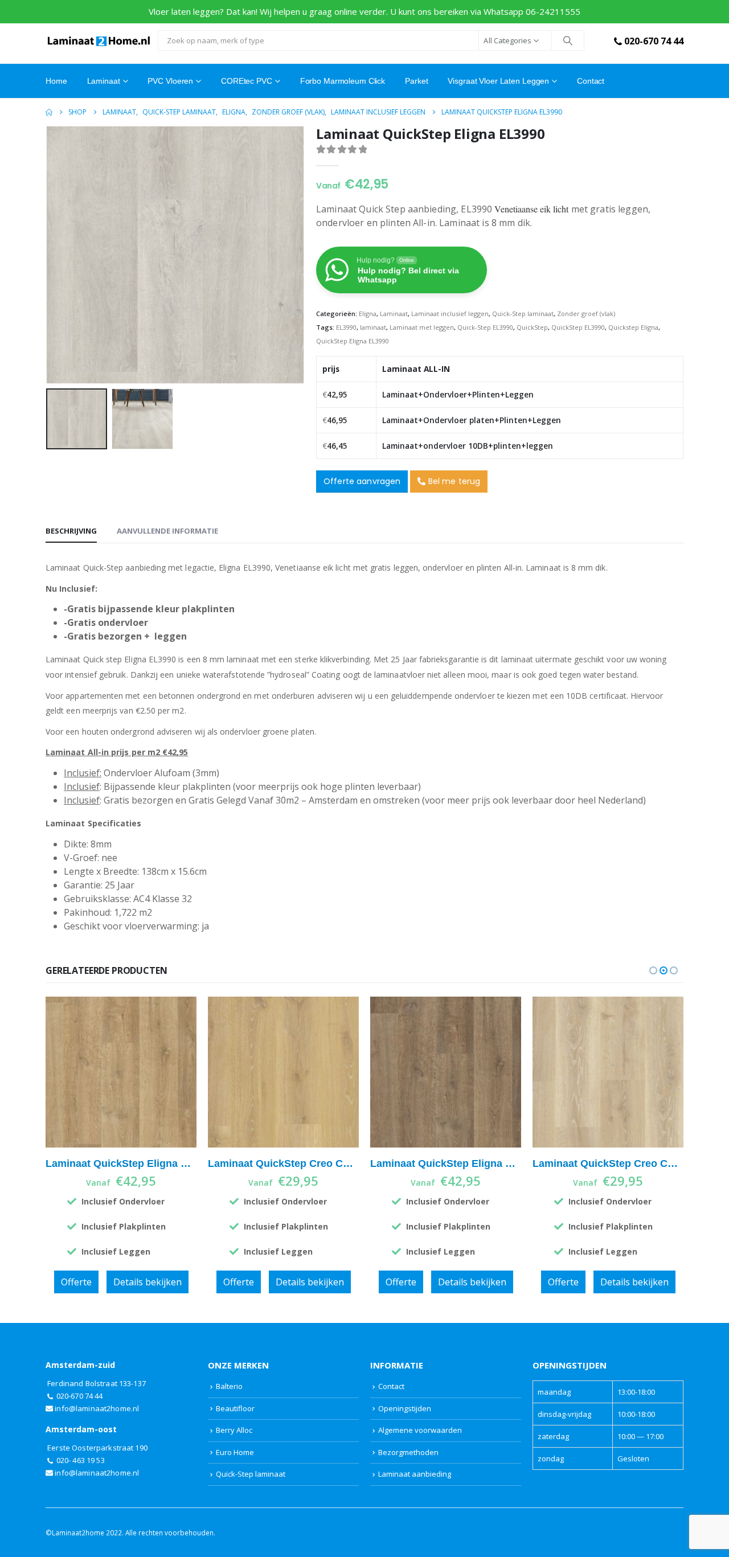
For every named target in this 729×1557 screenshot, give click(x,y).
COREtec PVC (246, 80)
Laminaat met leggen (422, 327)
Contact (590, 80)
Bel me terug (453, 481)
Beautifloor (235, 1408)
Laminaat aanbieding (414, 1474)
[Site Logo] (99, 40)
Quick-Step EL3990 (485, 327)
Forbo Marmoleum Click (342, 80)
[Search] (568, 40)
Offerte (76, 1282)
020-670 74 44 (653, 41)
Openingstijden (404, 1408)
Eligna (367, 313)
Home (56, 80)
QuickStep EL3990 (578, 327)
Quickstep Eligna (633, 327)
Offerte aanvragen (361, 481)
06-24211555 (553, 11)
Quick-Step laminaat (523, 313)
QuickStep (532, 327)
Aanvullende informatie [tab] (167, 531)
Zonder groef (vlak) (586, 313)
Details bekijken (147, 1282)
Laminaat (394, 313)
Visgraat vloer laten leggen (498, 80)
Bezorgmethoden (408, 1452)
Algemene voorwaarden (420, 1430)
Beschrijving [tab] (71, 531)
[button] (48, 254)
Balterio (229, 1386)
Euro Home (235, 1452)
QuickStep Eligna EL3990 (352, 341)
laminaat (373, 327)
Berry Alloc (234, 1430)
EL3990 (346, 327)
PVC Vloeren (170, 80)
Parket (416, 80)
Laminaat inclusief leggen (450, 313)
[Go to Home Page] (49, 112)
